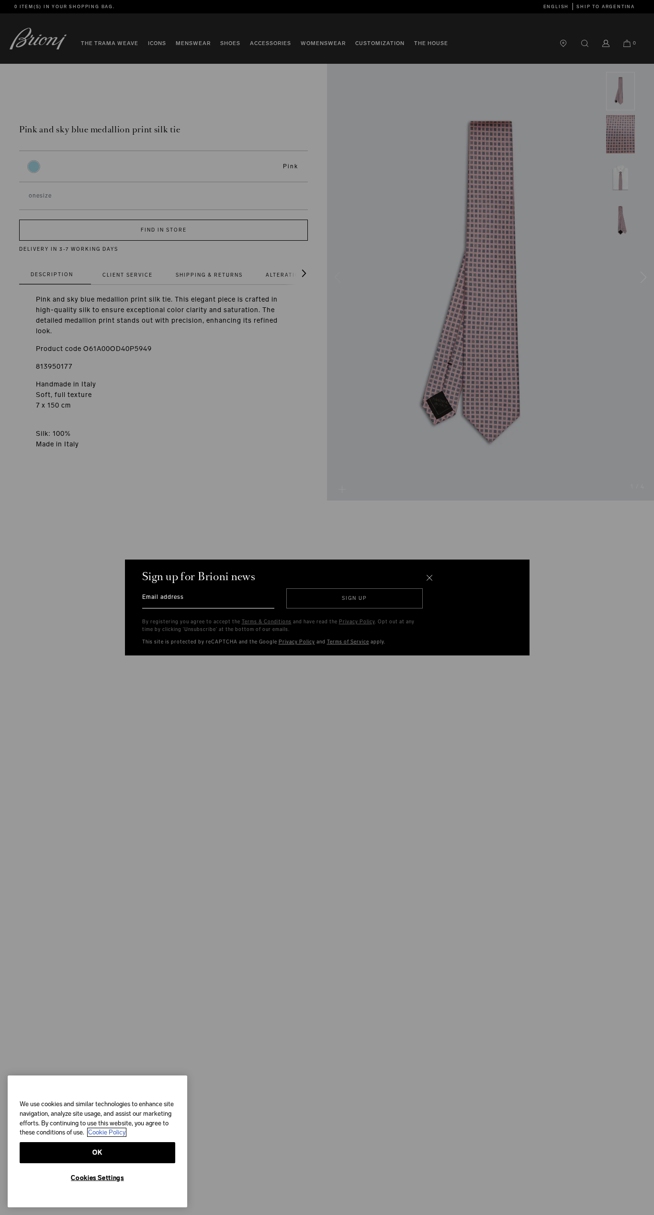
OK (97, 1152)
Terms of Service (348, 642)
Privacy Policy (357, 622)
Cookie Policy (106, 1132)
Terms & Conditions (267, 622)
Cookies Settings (97, 1177)
